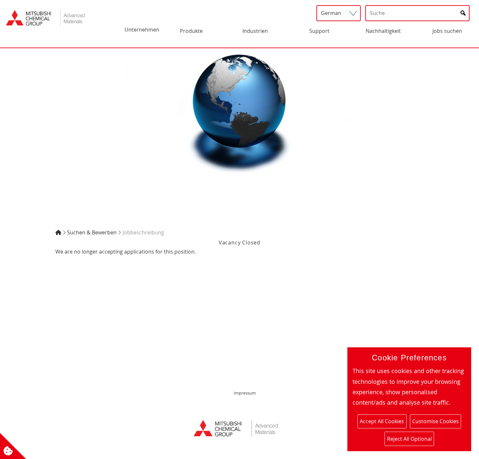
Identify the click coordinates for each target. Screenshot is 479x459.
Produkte (191, 31)
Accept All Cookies (382, 421)
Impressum (245, 393)
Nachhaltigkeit (383, 31)
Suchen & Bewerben (92, 232)
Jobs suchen (447, 31)
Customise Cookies (435, 421)
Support (319, 31)
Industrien (255, 31)
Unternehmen (141, 29)
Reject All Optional (409, 438)
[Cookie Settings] (13, 446)
